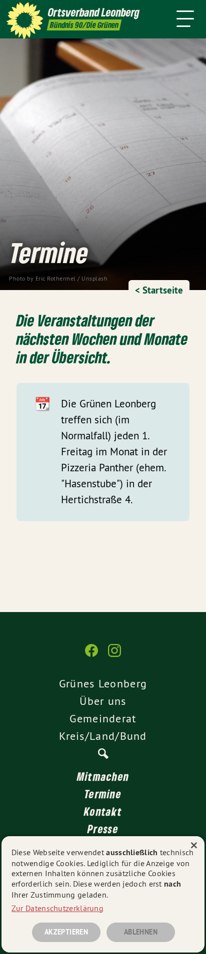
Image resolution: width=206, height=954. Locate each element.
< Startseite (159, 290)
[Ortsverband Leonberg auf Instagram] (114, 655)
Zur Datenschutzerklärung (58, 908)
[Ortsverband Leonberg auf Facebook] (91, 655)
